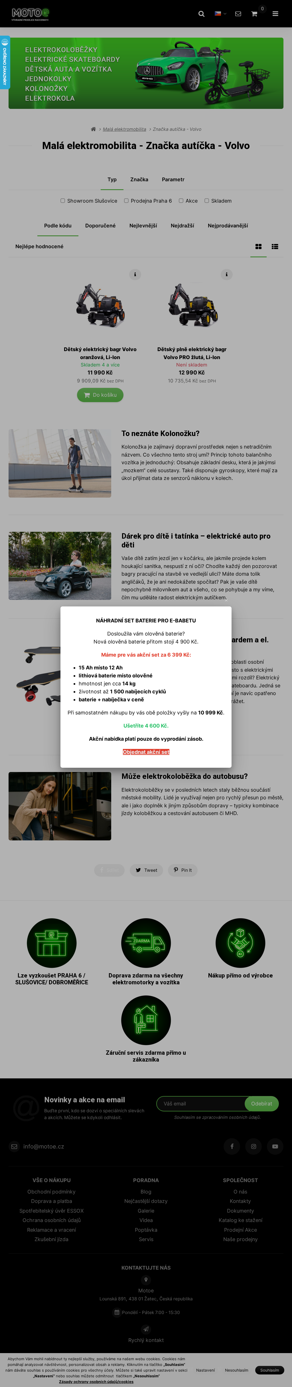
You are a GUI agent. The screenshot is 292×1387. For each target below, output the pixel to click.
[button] (226, 600)
